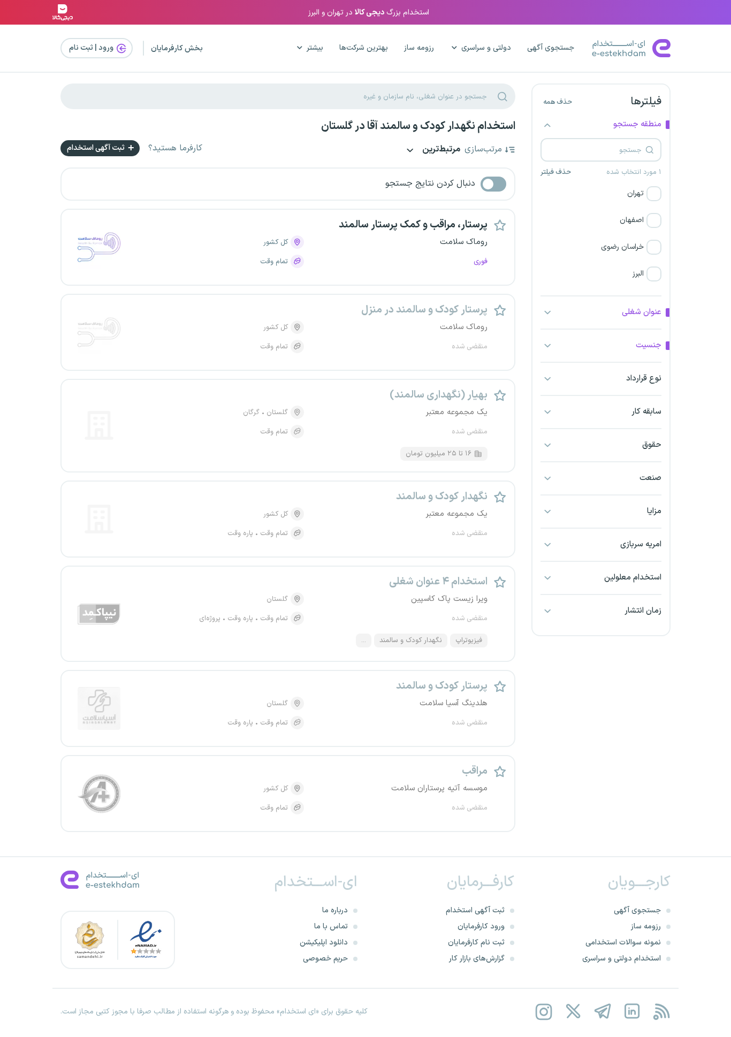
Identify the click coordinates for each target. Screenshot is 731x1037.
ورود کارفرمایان (481, 926)
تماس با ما (331, 926)
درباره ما (335, 910)
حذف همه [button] (557, 102)
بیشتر (315, 48)
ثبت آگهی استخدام (96, 148)
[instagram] (543, 1011)
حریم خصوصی (325, 958)
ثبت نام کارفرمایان (476, 942)
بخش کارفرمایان (177, 48)
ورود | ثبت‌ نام (92, 48)
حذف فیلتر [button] (555, 172)
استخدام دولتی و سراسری (621, 958)
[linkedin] (631, 1011)
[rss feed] (661, 1011)
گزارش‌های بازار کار (477, 958)
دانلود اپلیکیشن (324, 942)
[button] (600, 193)
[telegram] (602, 1011)
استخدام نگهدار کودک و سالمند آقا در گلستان (418, 126)
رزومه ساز (419, 48)
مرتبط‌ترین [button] (440, 150)
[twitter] (573, 1011)
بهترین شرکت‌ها (363, 48)
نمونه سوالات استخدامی (623, 942)
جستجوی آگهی (550, 48)
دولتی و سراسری (486, 48)
